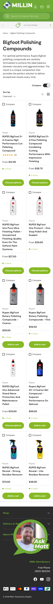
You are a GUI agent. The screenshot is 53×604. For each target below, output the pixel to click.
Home (5, 33)
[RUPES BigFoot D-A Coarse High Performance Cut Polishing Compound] (13, 118)
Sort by (6, 92)
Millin (12, 597)
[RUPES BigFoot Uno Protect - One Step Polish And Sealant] (39, 206)
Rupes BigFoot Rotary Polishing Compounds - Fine (39, 316)
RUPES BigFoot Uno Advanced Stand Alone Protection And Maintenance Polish (11, 395)
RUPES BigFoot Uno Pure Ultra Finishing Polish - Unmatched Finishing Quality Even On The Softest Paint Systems (12, 237)
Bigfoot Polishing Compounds (23, 33)
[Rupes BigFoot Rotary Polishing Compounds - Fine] (39, 294)
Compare (36, 85)
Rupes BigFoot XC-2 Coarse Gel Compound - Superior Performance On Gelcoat (38, 395)
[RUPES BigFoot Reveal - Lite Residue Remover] (39, 449)
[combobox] (26, 16)
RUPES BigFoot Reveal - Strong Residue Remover (12, 471)
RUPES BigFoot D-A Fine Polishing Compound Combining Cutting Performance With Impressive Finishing (39, 149)
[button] (42, 6)
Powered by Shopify (23, 597)
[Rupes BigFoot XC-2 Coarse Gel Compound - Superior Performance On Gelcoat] (39, 368)
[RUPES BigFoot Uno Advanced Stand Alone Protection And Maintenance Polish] (13, 368)
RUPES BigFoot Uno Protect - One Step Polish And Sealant (39, 230)
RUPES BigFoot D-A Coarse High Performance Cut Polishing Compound (12, 143)
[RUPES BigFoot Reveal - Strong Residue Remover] (13, 449)
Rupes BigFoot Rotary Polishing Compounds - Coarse (11, 318)
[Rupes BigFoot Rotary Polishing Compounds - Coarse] (13, 294)
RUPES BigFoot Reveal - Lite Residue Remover (39, 471)
